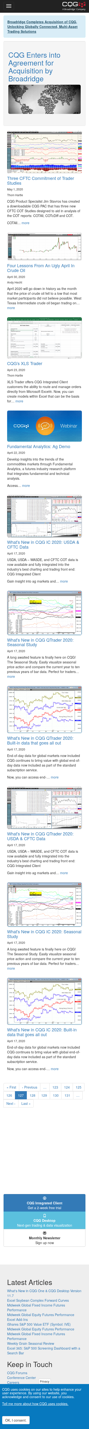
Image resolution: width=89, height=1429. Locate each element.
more (25, 222)
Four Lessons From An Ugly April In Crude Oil (41, 267)
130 (57, 1095)
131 (68, 1095)
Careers (13, 1382)
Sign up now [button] (44, 1240)
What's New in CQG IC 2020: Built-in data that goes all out (42, 1031)
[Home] (74, 6)
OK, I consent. (16, 1420)
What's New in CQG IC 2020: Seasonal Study (44, 933)
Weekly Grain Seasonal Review (30, 1343)
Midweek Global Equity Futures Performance (40, 1314)
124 (68, 1087)
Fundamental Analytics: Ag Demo (38, 446)
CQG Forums (17, 1372)
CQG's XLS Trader (24, 363)
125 (80, 1087)
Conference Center (21, 1377)
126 (10, 1095)
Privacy (44, 1381)
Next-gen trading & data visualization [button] (44, 1223)
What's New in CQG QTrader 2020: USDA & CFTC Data (40, 835)
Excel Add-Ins (17, 1319)
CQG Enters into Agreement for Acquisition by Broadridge (34, 66)
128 (33, 1095)
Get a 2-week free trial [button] (44, 1205)
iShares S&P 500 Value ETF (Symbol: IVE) (39, 1324)
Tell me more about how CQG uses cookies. (35, 1403)
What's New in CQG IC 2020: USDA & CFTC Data (43, 544)
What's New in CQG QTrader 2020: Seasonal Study (40, 642)
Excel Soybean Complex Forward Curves (38, 1300)
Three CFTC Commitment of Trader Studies (40, 180)
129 (45, 1095)
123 (56, 1087)
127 (22, 1096)
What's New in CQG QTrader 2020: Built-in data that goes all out (40, 740)
